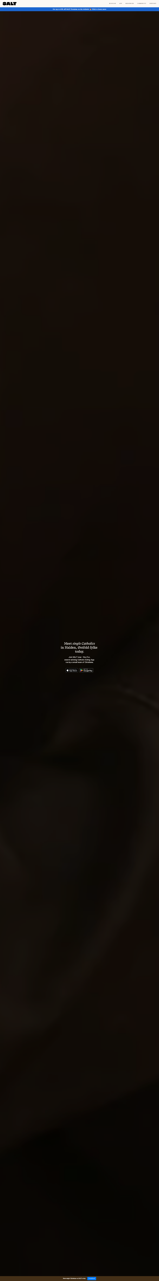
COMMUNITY (141, 3)
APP (120, 3)
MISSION (112, 3)
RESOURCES (130, 3)
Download (92, 1278)
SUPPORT (153, 3)
